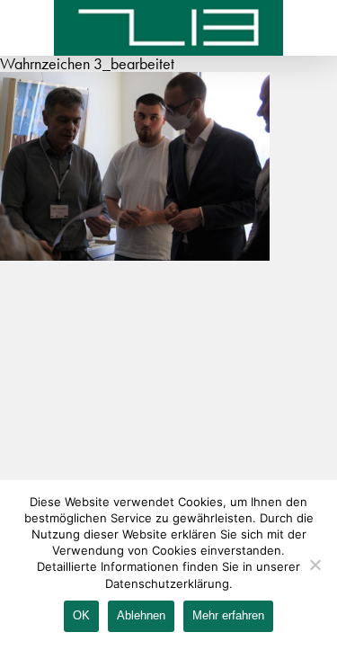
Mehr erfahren (228, 615)
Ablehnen (141, 615)
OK (81, 615)
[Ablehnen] (315, 565)
